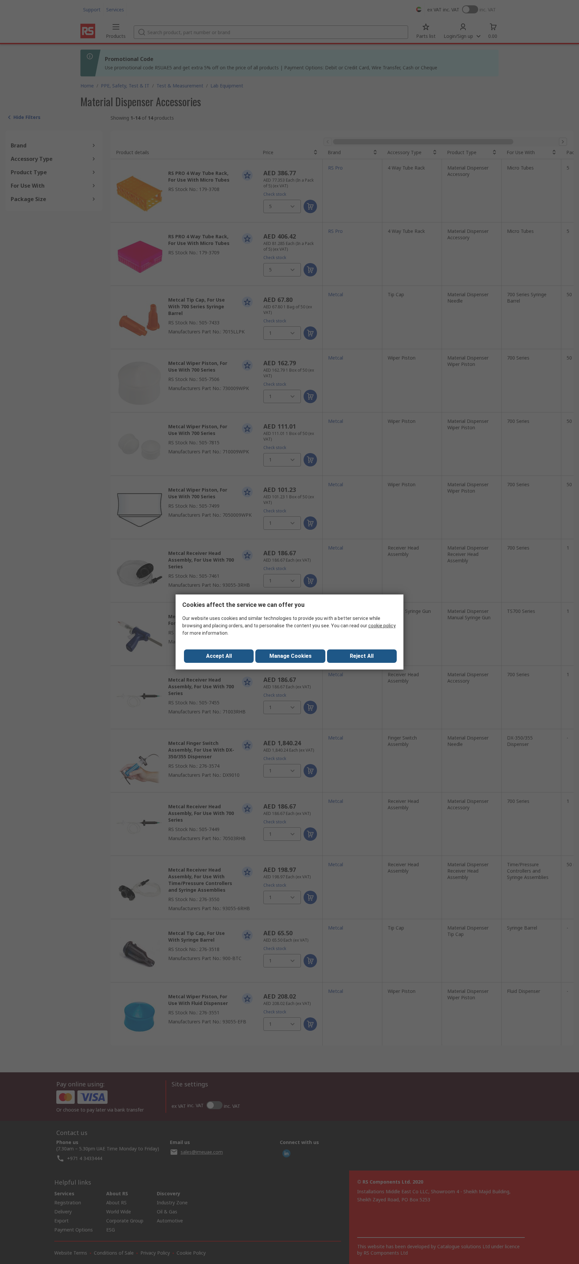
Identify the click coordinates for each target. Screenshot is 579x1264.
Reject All (362, 656)
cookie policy (382, 625)
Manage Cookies (290, 656)
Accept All (219, 656)
